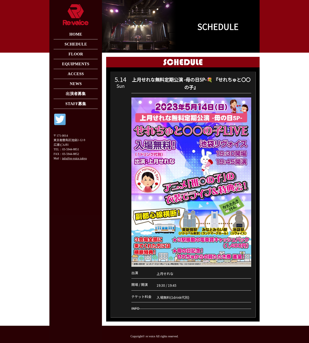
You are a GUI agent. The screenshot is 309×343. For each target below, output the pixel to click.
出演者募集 (76, 93)
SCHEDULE (76, 44)
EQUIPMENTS (75, 64)
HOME (75, 34)
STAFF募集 (75, 103)
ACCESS (76, 74)
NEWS (76, 83)
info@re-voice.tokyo (74, 158)
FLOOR (76, 54)
